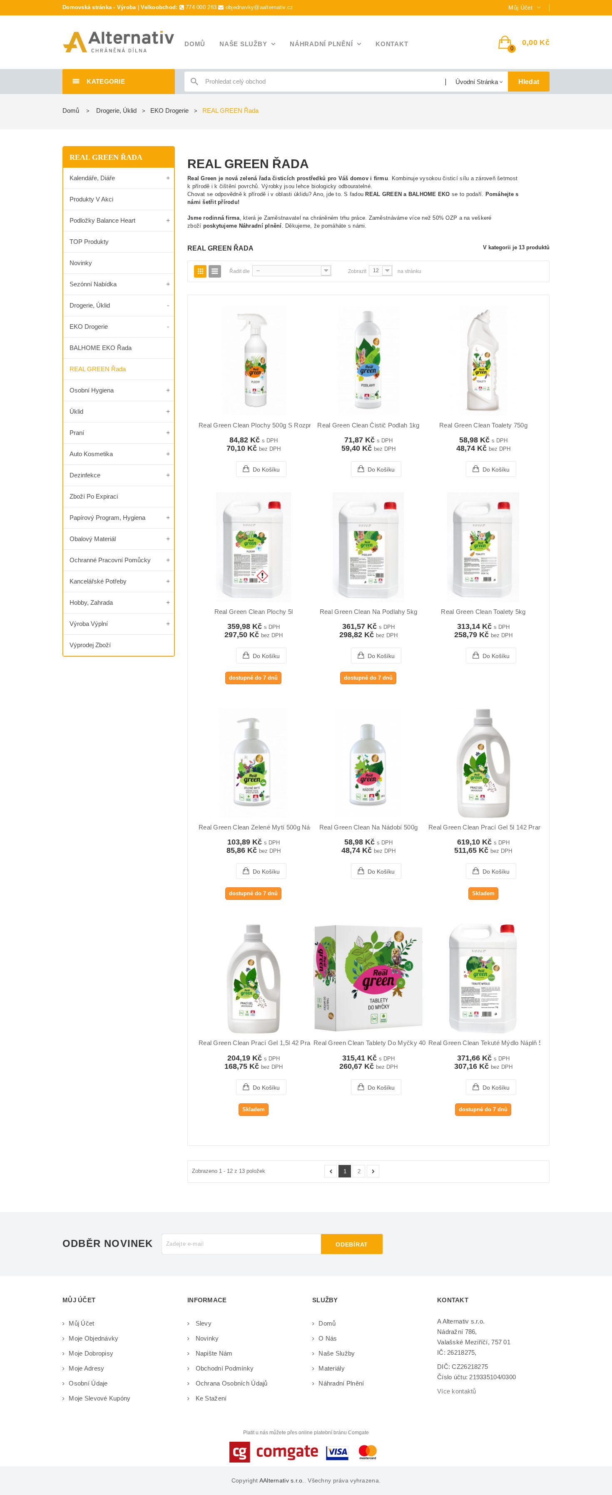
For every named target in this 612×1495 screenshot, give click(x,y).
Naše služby (336, 1353)
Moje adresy (86, 1368)
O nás (327, 1338)
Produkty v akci (91, 199)
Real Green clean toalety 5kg (483, 611)
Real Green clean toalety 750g (483, 425)
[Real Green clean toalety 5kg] (483, 547)
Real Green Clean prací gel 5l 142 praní (486, 827)
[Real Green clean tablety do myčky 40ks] (368, 978)
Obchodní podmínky (224, 1368)
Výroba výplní (89, 623)
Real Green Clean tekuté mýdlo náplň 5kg (488, 1043)
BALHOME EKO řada (101, 347)
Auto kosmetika (91, 453)
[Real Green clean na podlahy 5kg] (368, 547)
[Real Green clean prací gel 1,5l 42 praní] (253, 978)
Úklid (76, 411)
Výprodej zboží (90, 644)
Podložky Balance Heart (102, 220)
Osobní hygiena (92, 390)
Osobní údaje (88, 1383)
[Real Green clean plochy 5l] (253, 547)
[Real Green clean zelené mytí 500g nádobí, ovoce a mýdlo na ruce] (253, 763)
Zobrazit (357, 271)
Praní (77, 432)
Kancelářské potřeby (98, 581)
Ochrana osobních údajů (230, 1383)
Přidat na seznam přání (234, 469)
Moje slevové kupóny (99, 1398)
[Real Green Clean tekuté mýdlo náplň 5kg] (483, 978)
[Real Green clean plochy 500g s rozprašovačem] (253, 361)
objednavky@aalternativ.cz (260, 7)
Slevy (202, 1323)
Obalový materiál (93, 538)
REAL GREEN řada (98, 369)
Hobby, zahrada (91, 602)
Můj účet (81, 1323)
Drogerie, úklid (90, 305)
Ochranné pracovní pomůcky (110, 560)
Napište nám (213, 1353)
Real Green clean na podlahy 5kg (368, 611)
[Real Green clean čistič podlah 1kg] (368, 361)
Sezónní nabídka (93, 284)
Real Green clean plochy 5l (253, 611)
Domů (70, 110)
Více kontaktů (456, 1391)
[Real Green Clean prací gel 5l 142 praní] (483, 763)
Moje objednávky (93, 1338)
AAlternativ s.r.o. (281, 1480)
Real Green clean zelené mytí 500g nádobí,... (264, 827)
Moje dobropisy (91, 1353)
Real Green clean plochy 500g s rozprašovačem (270, 425)
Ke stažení (210, 1398)
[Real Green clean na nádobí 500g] (368, 763)
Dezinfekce (85, 475)
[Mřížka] (200, 271)
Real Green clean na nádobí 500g (368, 827)
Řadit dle (239, 271)
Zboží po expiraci (94, 496)
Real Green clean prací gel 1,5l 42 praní (257, 1043)
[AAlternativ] (118, 42)
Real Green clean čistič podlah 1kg (368, 425)
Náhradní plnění (341, 1383)
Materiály (331, 1368)
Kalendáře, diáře (92, 177)
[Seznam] (215, 271)
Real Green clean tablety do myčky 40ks (373, 1043)
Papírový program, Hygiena (107, 517)
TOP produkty (89, 241)
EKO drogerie (89, 326)
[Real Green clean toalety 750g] (483, 361)
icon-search (194, 83)
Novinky (81, 262)
